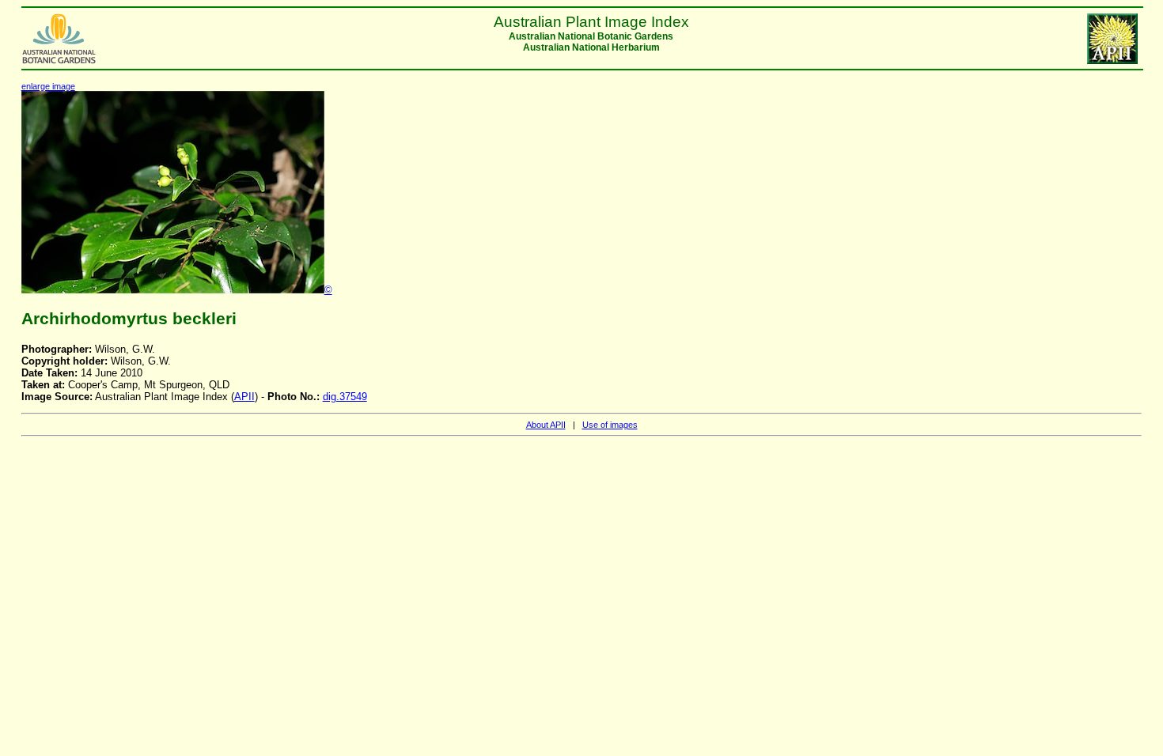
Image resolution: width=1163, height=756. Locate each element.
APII (244, 397)
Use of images (610, 424)
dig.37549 (345, 397)
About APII (546, 424)
